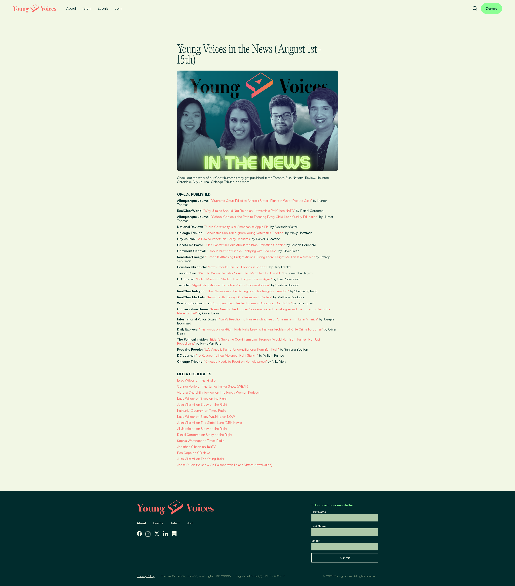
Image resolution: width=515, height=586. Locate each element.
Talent (175, 523)
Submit (345, 558)
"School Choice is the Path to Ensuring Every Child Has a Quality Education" (264, 217)
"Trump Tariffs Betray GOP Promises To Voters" (239, 297)
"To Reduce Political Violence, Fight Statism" (227, 355)
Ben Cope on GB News (193, 453)
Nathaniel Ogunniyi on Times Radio (201, 410)
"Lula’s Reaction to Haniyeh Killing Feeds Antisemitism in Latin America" (268, 319)
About (141, 523)
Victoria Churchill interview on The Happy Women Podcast (218, 392)
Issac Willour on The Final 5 (196, 380)
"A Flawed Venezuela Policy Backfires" (224, 239)
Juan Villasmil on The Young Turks (200, 459)
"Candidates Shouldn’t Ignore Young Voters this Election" (244, 233)
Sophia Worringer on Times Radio (201, 441)
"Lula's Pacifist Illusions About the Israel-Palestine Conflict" (245, 245)
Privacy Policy (145, 576)
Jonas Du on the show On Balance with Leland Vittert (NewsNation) (224, 465)
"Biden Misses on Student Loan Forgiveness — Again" (234, 279)
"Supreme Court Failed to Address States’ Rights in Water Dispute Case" (261, 201)
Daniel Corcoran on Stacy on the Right (204, 435)
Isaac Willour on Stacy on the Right (202, 398)
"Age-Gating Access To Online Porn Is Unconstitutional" (231, 285)
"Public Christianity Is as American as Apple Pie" (237, 227)
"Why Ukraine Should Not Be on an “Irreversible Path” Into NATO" (249, 211)
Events (158, 523)
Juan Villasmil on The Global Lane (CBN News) (209, 423)
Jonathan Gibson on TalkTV (196, 447)
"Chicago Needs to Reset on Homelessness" (235, 361)
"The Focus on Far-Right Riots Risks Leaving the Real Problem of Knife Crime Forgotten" (261, 329)
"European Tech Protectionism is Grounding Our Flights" (252, 303)
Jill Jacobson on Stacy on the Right (202, 429)
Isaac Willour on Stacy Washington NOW (206, 417)
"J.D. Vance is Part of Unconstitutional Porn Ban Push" (241, 349)
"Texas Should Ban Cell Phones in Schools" (238, 267)
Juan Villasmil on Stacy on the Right (202, 404)
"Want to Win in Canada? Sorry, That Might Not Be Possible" (240, 273)
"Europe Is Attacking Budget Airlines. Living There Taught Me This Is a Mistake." (260, 257)
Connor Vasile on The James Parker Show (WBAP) (212, 386)
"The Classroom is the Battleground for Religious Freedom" (247, 291)
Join (190, 523)
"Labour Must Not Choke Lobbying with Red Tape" (242, 251)
